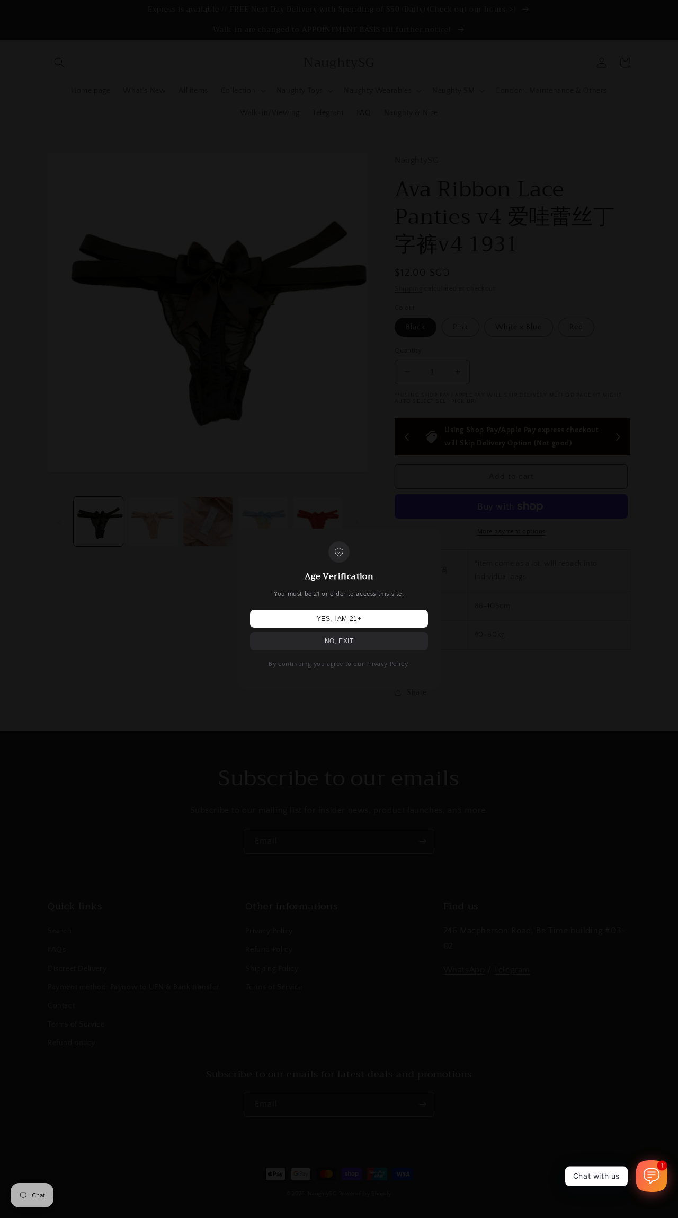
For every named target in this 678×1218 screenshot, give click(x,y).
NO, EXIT (339, 641)
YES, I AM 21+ (339, 619)
